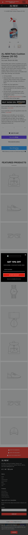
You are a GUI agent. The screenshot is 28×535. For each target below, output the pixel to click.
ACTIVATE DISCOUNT (14, 275)
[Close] (25, 255)
